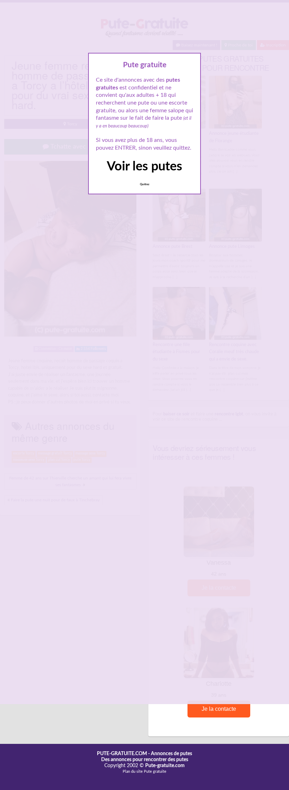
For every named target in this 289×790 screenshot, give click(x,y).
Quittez (144, 184)
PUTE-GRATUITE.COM (122, 753)
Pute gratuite (155, 771)
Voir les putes (144, 166)
